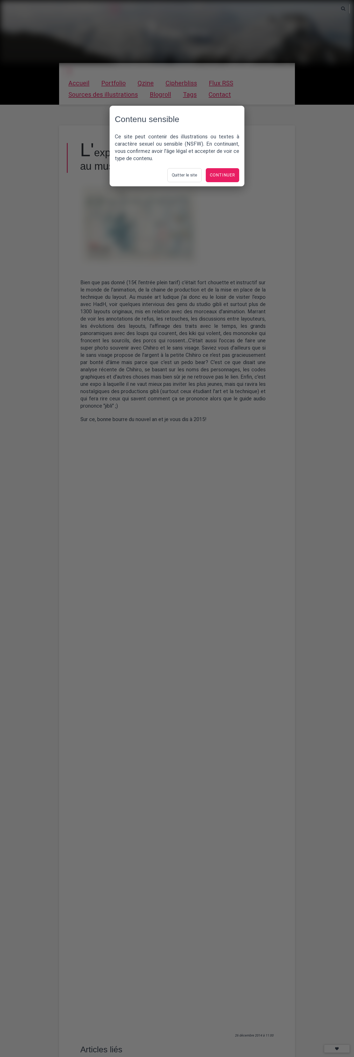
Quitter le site (184, 175)
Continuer (222, 175)
